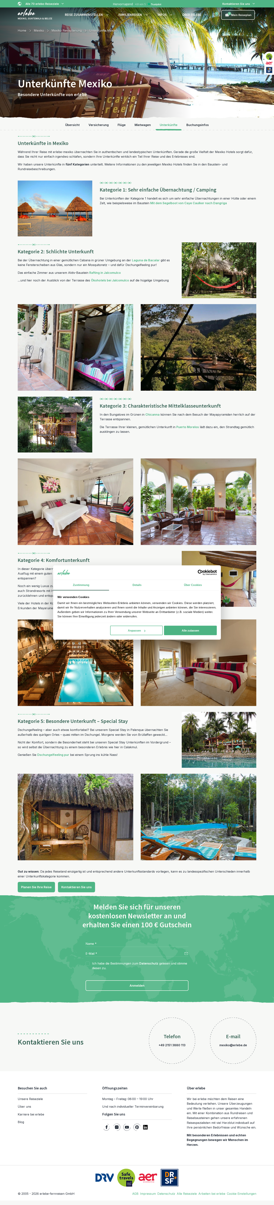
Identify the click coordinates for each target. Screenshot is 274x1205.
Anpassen (134, 630)
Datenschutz (148, 963)
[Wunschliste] (214, 15)
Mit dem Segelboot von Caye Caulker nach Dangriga (188, 203)
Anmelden (137, 985)
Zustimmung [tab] (81, 584)
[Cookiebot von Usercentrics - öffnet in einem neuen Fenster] (200, 572)
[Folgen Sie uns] (106, 1127)
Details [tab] (137, 584)
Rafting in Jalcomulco (105, 273)
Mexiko (39, 30)
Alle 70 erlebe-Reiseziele (42, 3)
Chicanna (152, 414)
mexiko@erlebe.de (233, 1045)
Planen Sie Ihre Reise (36, 887)
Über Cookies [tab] (193, 584)
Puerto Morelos (187, 427)
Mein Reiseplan (240, 14)
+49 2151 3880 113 (172, 1045)
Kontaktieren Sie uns (236, 3)
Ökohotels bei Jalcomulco (110, 280)
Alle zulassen (190, 630)
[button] (87, 14)
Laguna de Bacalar (146, 260)
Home (22, 30)
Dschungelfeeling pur (53, 755)
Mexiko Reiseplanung (66, 30)
